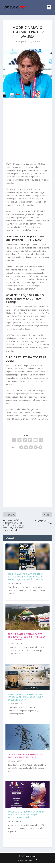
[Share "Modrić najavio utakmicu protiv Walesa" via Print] (41, 440)
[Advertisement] (27, 131)
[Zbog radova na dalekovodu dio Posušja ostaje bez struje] (27, 737)
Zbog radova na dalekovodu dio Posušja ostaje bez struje (26, 756)
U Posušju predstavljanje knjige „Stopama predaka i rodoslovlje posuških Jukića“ (25, 697)
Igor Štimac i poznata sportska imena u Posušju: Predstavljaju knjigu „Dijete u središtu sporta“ (26, 577)
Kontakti (28, 860)
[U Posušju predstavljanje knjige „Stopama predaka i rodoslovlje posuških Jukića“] (27, 677)
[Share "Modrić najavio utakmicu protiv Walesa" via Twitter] (19, 440)
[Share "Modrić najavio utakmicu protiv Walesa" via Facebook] (14, 440)
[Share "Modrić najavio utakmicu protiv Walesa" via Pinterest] (25, 440)
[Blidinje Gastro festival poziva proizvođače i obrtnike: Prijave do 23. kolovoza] (27, 617)
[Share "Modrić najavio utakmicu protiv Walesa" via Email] (35, 440)
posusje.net (30, 856)
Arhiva (20, 860)
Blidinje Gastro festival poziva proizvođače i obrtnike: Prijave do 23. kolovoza (27, 637)
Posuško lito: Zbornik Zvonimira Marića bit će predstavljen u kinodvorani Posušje (26, 815)
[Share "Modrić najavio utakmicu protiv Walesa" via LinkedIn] (30, 440)
